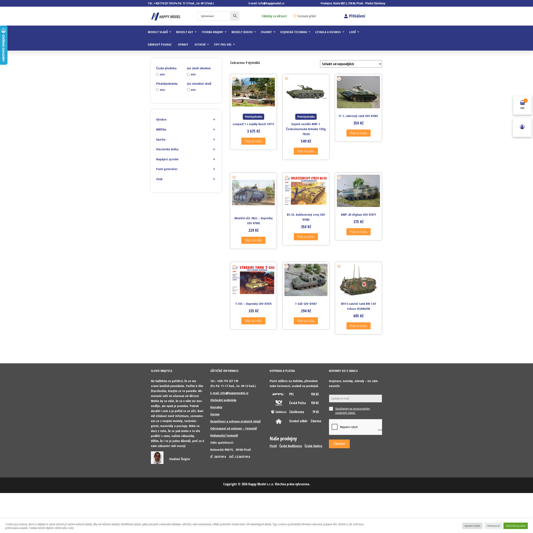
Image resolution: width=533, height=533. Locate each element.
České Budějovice (290, 446)
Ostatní (199, 44)
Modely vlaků (158, 32)
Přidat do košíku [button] (253, 141)
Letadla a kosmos (328, 32)
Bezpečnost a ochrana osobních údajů (235, 421)
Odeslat (339, 444)
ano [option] (162, 74)
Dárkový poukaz (160, 44)
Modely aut (184, 32)
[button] (186, 119)
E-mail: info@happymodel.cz (229, 393)
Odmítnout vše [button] (493, 526)
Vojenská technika (293, 32)
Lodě (352, 32)
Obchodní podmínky (223, 400)
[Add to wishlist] (234, 79)
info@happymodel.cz (271, 3)
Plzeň (273, 446)
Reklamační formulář (224, 435)
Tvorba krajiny (212, 32)
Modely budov (242, 32)
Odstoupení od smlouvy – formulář (233, 428)
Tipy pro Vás (223, 44)
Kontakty (216, 407)
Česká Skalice (313, 446)
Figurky (266, 32)
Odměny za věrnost (274, 16)
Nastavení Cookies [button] (472, 526)
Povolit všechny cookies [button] (515, 526)
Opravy (183, 44)
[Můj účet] (522, 127)
